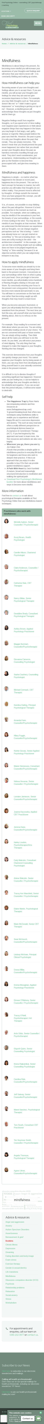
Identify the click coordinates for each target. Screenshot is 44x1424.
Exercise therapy (13, 1264)
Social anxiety (11, 1295)
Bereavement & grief (14, 1237)
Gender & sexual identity (16, 1268)
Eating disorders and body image (20, 1256)
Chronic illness (11, 1245)
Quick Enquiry (33, 10)
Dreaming (10, 1252)
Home (4, 43)
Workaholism (11, 1303)
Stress (8, 1299)
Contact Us (5, 1414)
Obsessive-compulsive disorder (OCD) (22, 1280)
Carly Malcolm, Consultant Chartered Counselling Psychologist (25, 863)
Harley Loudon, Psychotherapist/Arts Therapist (23, 845)
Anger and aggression (15, 1222)
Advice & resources (18, 43)
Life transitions (12, 1272)
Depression (10, 1248)
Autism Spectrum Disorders (17, 1230)
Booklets (9, 1241)
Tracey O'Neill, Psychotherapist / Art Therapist (23, 1018)
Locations (5, 11)
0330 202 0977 (17, 1335)
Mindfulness (11, 1276)
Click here (6, 1371)
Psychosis (10, 1284)
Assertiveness (12, 1233)
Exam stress (11, 1260)
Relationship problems (15, 1288)
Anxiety (9, 1226)
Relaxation (10, 1291)
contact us (16, 496)
